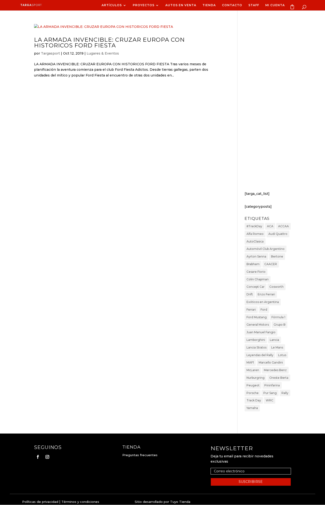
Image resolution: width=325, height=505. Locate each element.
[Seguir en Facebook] (38, 457)
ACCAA (283, 226)
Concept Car (255, 286)
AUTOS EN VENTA (180, 5)
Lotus (282, 355)
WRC (269, 400)
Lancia (274, 340)
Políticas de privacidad (40, 502)
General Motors (257, 324)
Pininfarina (272, 385)
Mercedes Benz (275, 370)
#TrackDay (254, 226)
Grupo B (280, 324)
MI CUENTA (275, 5)
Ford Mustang (256, 317)
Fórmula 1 (278, 317)
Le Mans (277, 347)
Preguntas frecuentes (140, 455)
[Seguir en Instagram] (47, 457)
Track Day (253, 400)
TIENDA (209, 5)
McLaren (252, 370)
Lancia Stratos (256, 347)
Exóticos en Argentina (262, 302)
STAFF (253, 5)
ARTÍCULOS (112, 5)
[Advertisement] (268, 106)
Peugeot (253, 385)
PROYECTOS (143, 5)
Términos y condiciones (80, 502)
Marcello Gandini (271, 362)
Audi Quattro (277, 234)
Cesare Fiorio (256, 271)
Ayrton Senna (256, 256)
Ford (264, 309)
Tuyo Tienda (180, 502)
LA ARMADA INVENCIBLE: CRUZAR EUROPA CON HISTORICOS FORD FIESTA (109, 42)
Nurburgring (255, 377)
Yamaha (252, 408)
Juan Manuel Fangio (261, 332)
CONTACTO (232, 5)
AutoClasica (255, 241)
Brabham (253, 264)
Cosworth (276, 286)
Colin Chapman (257, 279)
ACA (270, 226)
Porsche (252, 393)
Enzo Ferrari (266, 294)
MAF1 (250, 362)
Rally (284, 393)
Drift (249, 294)
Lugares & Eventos (103, 53)
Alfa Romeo (255, 234)
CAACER (270, 264)
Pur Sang (270, 393)
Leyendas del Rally (259, 355)
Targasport (50, 53)
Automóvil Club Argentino (265, 249)
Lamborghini (255, 340)
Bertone (277, 256)
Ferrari (251, 309)
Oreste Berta (278, 377)
